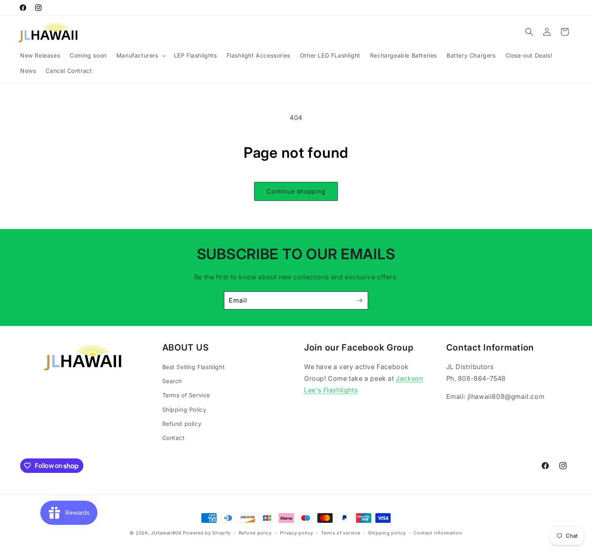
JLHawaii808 (166, 533)
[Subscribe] (359, 300)
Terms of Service (186, 395)
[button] (140, 55)
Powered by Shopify (207, 533)
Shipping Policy (184, 409)
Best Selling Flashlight (193, 366)
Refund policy (182, 423)
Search (172, 381)
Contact (173, 437)
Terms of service (340, 533)
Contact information (438, 533)
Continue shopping (296, 191)
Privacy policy (296, 533)
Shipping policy (387, 533)
